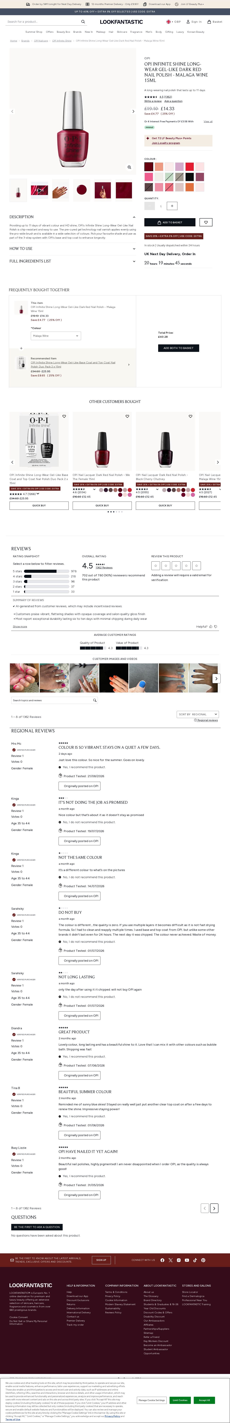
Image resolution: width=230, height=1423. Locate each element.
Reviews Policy (113, 1312)
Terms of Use (12, 1419)
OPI (147, 58)
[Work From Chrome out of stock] (179, 177)
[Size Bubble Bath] (125, 495)
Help (69, 1292)
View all (208, 121)
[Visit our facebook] (162, 1260)
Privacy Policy (112, 1296)
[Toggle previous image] (12, 111)
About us (149, 1292)
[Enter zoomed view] (129, 167)
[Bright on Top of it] (189, 187)
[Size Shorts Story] (130, 495)
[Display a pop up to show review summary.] (38, 493)
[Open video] (39, 190)
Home (13, 40)
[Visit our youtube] (187, 1260)
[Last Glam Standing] (179, 166)
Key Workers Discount (156, 1341)
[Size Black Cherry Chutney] (106, 490)
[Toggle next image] (133, 111)
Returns (71, 1304)
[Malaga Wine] (148, 166)
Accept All (204, 1400)
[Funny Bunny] (159, 177)
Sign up (101, 1260)
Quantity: (151, 198)
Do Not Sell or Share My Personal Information (28, 1322)
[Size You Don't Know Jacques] (111, 490)
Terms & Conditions (116, 1292)
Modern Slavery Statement (120, 1304)
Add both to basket (179, 348)
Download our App (77, 1296)
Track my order (75, 1324)
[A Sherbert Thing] (159, 166)
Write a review (153, 101)
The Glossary (151, 1296)
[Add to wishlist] (206, 222)
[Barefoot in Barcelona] (179, 187)
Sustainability (112, 1308)
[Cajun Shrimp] (189, 166)
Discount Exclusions (78, 1300)
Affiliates (149, 1324)
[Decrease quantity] (149, 206)
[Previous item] (12, 462)
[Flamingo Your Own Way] (159, 187)
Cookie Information (116, 1300)
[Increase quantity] (172, 206)
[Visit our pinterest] (203, 1260)
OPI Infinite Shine (62, 40)
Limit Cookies (180, 1400)
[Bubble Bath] (169, 166)
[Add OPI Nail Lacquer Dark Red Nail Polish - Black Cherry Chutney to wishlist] (190, 416)
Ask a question (173, 101)
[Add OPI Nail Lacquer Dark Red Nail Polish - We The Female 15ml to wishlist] (127, 416)
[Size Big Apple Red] (130, 490)
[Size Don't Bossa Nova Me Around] (101, 490)
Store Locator (190, 1292)
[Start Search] (83, 21)
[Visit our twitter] (170, 1260)
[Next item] (218, 462)
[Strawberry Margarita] (148, 177)
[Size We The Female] (120, 495)
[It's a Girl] (199, 166)
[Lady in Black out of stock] (189, 177)
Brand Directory (153, 1300)
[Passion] (199, 187)
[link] (194, 21)
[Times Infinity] (199, 177)
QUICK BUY (39, 505)
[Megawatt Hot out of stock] (169, 187)
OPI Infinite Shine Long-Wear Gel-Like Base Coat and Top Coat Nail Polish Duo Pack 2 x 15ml (39, 479)
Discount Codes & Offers (158, 1312)
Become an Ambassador (158, 1345)
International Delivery (79, 1312)
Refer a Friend (152, 1337)
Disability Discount (154, 1316)
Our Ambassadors (154, 1320)
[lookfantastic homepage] (121, 22)
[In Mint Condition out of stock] (169, 177)
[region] (115, 1400)
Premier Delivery (76, 1320)
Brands (25, 40)
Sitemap (148, 1333)
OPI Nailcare (41, 40)
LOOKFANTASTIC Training (196, 1304)
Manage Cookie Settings (152, 1400)
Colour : (150, 159)
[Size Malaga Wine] (120, 490)
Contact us (73, 1316)
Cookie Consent (19, 1317)
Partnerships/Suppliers (156, 1328)
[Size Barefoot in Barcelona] (115, 490)
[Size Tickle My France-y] (125, 490)
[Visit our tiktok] (195, 1260)
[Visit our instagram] (179, 1260)
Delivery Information (78, 1308)
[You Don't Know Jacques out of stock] (148, 187)
